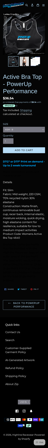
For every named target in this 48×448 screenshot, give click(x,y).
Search (10, 340)
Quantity (8, 135)
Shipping (26, 110)
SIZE (5, 124)
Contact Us (12, 332)
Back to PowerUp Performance (26, 305)
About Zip (12, 384)
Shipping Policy (15, 376)
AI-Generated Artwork (20, 360)
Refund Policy (14, 368)
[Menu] (43, 5)
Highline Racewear (23, 434)
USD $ (23, 402)
